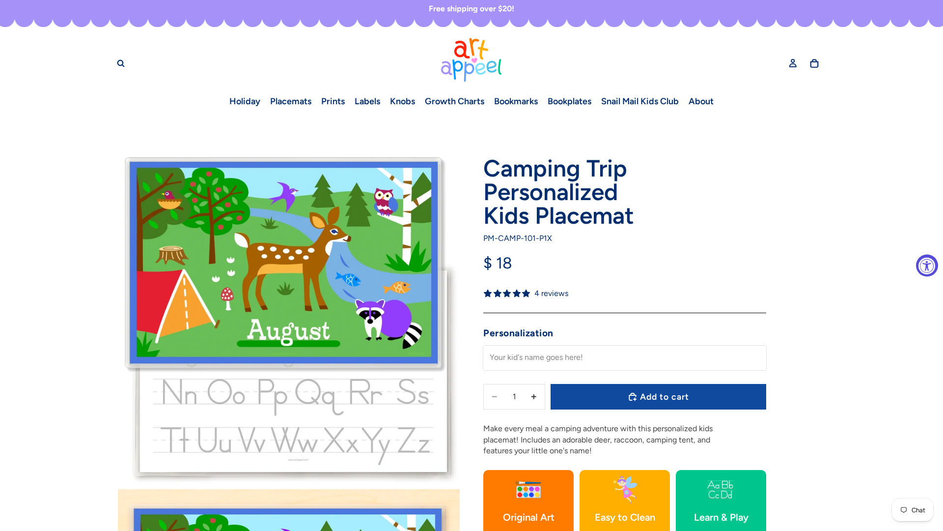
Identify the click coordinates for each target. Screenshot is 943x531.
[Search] (121, 63)
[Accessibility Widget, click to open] (927, 266)
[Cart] (814, 63)
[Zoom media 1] (289, 316)
